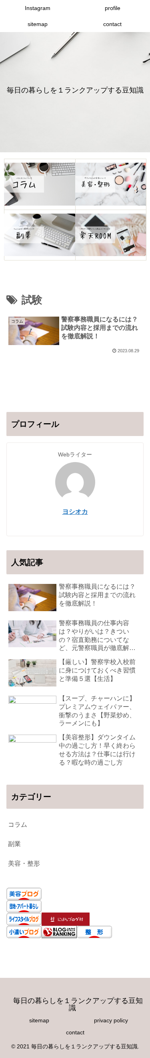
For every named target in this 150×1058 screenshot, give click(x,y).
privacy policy (111, 1020)
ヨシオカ (75, 511)
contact (75, 1032)
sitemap (39, 1020)
